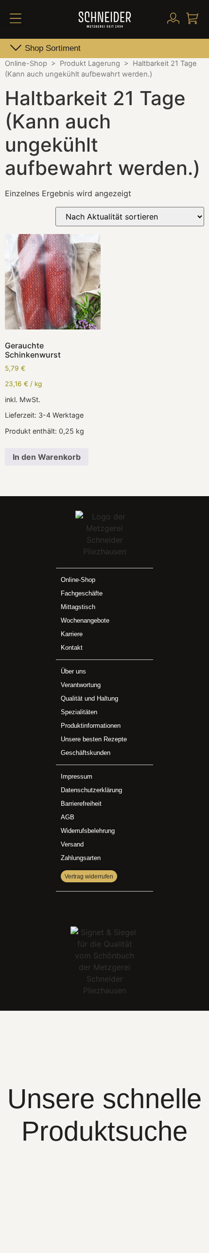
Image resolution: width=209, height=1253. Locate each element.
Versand (72, 844)
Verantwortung (81, 685)
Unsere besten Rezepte (94, 739)
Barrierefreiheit (81, 803)
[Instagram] (114, 906)
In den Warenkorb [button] (47, 457)
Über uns (73, 671)
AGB (67, 817)
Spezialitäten (79, 712)
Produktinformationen (91, 725)
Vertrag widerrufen (89, 876)
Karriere (72, 634)
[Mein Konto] (173, 18)
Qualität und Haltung (89, 698)
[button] (12, 19)
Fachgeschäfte (82, 593)
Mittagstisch (78, 607)
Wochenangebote (85, 620)
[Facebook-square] (94, 906)
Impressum (76, 776)
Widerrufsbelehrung (88, 830)
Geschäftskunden (85, 752)
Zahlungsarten (81, 857)
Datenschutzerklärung (91, 790)
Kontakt (72, 647)
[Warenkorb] (192, 18)
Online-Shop (26, 63)
